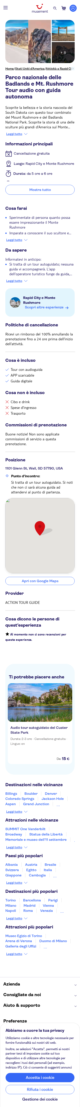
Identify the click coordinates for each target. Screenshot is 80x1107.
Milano (10, 905)
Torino (10, 900)
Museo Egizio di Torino (23, 936)
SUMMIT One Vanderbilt (25, 829)
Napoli (10, 911)
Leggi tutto (14, 134)
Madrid (30, 905)
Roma (28, 911)
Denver (51, 793)
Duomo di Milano (53, 941)
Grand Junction (36, 804)
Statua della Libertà (46, 834)
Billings (11, 793)
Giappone (13, 875)
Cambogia (37, 875)
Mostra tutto (40, 190)
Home (9, 68)
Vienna (48, 905)
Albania (11, 864)
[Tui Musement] (40, 8)
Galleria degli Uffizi (20, 946)
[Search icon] (55, 8)
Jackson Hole (53, 799)
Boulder (31, 793)
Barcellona (32, 900)
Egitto (31, 870)
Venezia (46, 911)
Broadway (13, 834)
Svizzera (12, 870)
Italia (48, 870)
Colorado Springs (19, 799)
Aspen (10, 804)
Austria (31, 864)
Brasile (50, 864)
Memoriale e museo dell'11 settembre (36, 839)
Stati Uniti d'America (29, 68)
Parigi (53, 900)
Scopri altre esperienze (44, 307)
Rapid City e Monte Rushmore (39, 300)
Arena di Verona (18, 941)
